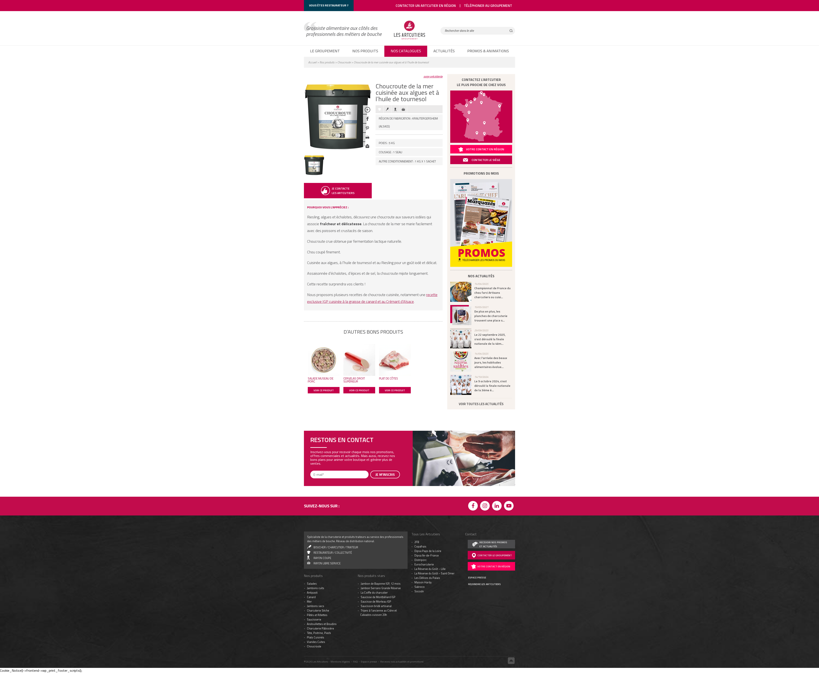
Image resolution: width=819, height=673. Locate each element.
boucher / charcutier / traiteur (336, 476)
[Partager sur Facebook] (367, 122)
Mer (309, 530)
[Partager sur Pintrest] (367, 131)
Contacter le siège (486, 160)
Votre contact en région (485, 149)
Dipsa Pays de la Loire (427, 479)
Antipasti (312, 521)
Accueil (312, 62)
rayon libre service (327, 492)
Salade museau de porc (320, 380)
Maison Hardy (422, 511)
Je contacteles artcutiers (343, 190)
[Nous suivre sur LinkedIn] (497, 435)
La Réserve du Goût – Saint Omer (434, 502)
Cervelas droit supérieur (354, 380)
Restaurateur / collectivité (333, 481)
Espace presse (369, 590)
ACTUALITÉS (444, 51)
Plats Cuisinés (315, 566)
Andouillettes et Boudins (322, 552)
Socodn (419, 520)
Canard (311, 526)
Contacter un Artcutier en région (426, 5)
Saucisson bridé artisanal (376, 535)
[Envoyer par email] (367, 149)
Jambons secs (315, 535)
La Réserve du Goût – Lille (430, 497)
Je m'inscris (385, 659)
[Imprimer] (367, 140)
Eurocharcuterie (424, 493)
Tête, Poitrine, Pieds (319, 561)
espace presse (477, 506)
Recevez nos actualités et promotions (401, 590)
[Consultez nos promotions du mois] (481, 223)
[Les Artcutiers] (409, 39)
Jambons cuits (315, 517)
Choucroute (344, 62)
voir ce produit (324, 390)
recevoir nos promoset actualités (493, 473)
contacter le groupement (495, 484)
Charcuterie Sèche (318, 539)
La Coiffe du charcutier (374, 521)
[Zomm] (367, 113)
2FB (416, 471)
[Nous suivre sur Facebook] (473, 435)
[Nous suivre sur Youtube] (509, 435)
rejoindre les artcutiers (484, 513)
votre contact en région (493, 495)
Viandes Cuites (316, 570)
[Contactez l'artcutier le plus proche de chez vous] (481, 117)
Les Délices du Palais (427, 506)
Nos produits (326, 62)
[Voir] (314, 174)
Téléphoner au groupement (488, 5)
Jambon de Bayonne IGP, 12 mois (381, 512)
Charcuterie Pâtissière (320, 557)
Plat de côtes (388, 378)
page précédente (433, 76)
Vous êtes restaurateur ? (329, 5)
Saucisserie (314, 548)
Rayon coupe (322, 487)
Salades (312, 512)
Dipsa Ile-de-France (426, 484)
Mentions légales (340, 590)
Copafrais (420, 475)
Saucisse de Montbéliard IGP (378, 526)
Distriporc (420, 488)
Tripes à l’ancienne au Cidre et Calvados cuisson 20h (378, 541)
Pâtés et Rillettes (317, 544)
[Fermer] (514, 616)
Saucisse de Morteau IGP (376, 530)
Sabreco (419, 515)
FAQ (355, 590)
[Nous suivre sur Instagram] (485, 435)
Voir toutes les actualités (481, 403)
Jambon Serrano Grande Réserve (381, 517)
